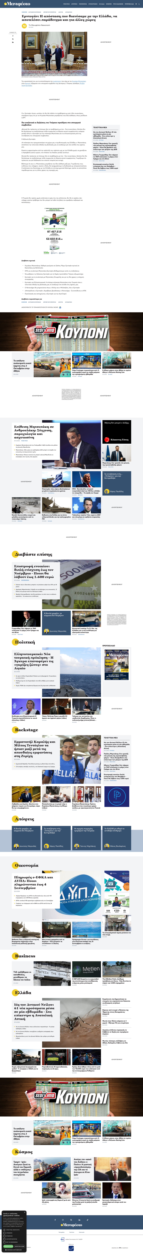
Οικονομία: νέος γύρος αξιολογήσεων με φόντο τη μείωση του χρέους (56, 490)
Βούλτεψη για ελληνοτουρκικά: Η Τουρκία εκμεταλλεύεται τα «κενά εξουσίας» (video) (24, 718)
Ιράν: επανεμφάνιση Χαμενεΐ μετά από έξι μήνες (56, 1201)
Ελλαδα (101, 4)
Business (25, 956)
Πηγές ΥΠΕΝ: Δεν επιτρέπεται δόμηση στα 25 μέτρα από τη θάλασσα (35, 685)
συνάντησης (57, 81)
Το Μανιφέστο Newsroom (39, 25)
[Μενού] (136, 4)
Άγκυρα (27, 83)
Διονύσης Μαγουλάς (58, 631)
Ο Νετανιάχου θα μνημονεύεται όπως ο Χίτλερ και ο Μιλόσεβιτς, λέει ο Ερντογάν (52, 287)
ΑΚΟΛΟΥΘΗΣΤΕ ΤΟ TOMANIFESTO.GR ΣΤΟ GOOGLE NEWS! (40, 307)
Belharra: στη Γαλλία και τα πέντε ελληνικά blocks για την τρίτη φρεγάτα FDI (56, 517)
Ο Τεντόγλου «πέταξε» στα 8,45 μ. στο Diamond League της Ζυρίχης (35, 766)
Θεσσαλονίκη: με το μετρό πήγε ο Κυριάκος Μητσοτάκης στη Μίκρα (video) (54, 806)
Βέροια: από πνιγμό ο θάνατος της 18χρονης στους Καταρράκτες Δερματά (115, 1012)
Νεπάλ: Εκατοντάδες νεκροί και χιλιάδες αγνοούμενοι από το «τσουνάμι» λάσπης (23, 517)
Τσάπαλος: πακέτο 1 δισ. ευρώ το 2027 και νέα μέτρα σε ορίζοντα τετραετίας (86, 516)
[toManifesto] (17, 4)
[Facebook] (55, 1220)
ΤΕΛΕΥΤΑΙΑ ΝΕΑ (100, 127)
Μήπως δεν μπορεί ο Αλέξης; (116, 423)
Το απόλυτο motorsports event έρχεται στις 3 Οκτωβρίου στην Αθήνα (22, 365)
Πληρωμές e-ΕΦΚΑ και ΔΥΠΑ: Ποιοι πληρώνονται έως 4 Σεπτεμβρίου (33, 882)
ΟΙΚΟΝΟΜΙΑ (102, 170)
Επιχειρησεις (93, 4)
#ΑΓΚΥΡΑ (61, 12)
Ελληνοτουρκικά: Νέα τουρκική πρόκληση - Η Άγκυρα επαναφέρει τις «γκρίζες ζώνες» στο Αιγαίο (34, 661)
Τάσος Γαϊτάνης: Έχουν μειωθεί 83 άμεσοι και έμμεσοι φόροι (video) (54, 717)
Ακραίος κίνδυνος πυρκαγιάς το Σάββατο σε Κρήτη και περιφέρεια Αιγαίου (115, 1032)
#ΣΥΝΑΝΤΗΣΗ (68, 12)
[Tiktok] (87, 1220)
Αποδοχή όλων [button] (8, 1246)
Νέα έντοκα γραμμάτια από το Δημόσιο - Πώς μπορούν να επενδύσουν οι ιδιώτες (53, 941)
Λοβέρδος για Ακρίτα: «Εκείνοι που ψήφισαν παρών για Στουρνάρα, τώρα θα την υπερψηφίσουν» (26, 806)
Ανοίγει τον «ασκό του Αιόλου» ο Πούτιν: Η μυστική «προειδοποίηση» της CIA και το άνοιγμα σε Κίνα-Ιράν (83, 1167)
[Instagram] (63, 1220)
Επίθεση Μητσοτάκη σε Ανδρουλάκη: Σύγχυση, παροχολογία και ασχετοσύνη (34, 432)
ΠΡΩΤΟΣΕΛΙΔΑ (129, 4)
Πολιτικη (66, 4)
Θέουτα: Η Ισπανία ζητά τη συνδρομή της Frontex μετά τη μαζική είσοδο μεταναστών (86, 1202)
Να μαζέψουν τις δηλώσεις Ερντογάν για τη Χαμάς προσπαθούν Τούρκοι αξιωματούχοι (54, 274)
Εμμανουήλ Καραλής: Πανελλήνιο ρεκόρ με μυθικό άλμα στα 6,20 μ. (35, 764)
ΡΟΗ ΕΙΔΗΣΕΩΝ (118, 4)
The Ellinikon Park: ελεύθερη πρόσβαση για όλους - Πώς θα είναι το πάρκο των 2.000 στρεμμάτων (116, 981)
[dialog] (14, 1231)
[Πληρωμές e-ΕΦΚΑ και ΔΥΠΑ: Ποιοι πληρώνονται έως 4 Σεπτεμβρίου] (71, 895)
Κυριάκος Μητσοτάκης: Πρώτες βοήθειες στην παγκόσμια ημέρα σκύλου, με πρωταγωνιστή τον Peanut (86, 806)
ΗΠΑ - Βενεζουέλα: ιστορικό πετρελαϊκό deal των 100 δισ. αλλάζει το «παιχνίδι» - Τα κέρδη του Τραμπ (86, 491)
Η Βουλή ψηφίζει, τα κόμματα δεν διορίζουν (54, 614)
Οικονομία (26, 865)
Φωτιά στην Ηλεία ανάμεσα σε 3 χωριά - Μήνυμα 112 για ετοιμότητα (115, 1022)
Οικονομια (83, 4)
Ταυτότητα (71, 1232)
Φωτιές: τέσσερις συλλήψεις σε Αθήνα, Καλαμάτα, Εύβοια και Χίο (115, 1042)
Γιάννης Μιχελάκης (88, 846)
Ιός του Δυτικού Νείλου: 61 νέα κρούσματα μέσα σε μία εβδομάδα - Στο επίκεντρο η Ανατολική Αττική (104, 135)
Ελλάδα (23, 992)
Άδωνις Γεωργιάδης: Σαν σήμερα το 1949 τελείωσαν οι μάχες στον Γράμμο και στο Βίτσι (105, 157)
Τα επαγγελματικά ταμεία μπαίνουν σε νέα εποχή (116, 934)
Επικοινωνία (81, 1232)
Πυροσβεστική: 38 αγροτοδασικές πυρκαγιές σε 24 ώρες (54, 1068)
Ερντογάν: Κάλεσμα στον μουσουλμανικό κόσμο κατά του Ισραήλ (114, 1202)
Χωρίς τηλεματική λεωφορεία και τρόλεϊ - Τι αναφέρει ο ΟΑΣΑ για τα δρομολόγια (25, 1069)
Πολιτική (25, 642)
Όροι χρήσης (61, 1232)
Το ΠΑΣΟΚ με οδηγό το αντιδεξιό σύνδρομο (114, 830)
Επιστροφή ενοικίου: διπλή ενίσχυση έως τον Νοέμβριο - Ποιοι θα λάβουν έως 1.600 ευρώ (105, 166)
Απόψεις (24, 819)
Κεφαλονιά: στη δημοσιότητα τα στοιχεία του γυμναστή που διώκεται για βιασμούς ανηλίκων (116, 1001)
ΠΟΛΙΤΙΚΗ (102, 151)
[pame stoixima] (71, 331)
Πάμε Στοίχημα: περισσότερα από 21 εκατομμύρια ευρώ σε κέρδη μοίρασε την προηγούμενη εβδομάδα (86, 372)
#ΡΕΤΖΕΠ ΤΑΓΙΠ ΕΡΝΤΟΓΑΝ (49, 12)
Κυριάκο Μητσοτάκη (79, 81)
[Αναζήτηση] (139, 4)
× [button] (24, 1212)
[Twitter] (71, 1220)
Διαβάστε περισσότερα (16, 1226)
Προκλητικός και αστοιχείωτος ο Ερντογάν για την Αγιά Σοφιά (45, 294)
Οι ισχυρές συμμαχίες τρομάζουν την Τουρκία (84, 830)
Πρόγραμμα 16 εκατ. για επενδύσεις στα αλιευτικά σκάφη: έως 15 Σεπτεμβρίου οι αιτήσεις (85, 941)
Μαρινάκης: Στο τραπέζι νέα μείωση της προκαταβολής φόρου (115, 464)
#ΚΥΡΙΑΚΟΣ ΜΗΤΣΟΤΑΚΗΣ (34, 12)
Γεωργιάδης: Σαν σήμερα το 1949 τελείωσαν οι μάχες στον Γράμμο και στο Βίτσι (25, 630)
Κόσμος (24, 1151)
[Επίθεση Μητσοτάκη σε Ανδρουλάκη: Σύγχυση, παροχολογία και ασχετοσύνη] (71, 445)
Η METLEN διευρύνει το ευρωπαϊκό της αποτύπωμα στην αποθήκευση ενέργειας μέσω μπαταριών (85, 981)
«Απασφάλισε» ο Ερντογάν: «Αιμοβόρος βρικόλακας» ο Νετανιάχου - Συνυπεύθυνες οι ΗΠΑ (55, 291)
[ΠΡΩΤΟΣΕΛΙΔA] (117, 664)
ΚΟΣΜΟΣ (24, 12)
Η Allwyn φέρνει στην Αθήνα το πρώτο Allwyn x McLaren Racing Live (116, 371)
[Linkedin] (13, 42)
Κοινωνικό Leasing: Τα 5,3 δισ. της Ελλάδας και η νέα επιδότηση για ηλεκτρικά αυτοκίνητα (84, 630)
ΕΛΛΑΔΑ (101, 140)
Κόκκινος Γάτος (119, 439)
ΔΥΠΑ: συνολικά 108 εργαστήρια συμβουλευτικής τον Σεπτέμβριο (34, 900)
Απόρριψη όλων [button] (19, 1246)
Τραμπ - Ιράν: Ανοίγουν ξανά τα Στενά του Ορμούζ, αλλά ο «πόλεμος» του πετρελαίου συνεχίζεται (22, 1168)
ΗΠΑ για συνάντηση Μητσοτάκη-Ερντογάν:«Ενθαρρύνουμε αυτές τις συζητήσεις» (52, 271)
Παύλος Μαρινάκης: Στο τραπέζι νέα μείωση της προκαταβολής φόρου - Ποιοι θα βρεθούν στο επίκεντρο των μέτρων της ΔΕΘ (105, 146)
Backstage (26, 729)
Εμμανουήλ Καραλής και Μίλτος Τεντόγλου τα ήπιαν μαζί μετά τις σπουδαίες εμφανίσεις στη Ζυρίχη (34, 749)
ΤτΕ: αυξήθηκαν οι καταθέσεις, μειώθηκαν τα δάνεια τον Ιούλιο (22, 976)
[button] (14, 1250)
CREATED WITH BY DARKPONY (120, 1248)
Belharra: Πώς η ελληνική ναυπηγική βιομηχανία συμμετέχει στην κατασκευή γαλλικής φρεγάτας (25, 941)
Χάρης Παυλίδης (117, 491)
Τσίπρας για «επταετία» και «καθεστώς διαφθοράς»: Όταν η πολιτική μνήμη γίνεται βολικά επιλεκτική (84, 719)
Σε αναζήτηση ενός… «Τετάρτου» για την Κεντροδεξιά (113, 476)
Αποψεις (74, 4)
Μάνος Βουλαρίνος (118, 846)
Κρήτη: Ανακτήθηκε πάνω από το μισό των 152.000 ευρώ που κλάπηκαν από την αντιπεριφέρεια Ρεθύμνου (86, 1069)
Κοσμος (109, 4)
